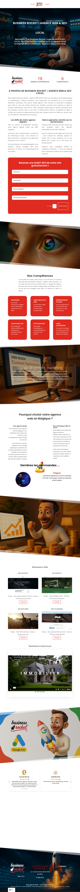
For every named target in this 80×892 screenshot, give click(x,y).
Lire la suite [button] (24, 789)
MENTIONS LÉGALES (37, 886)
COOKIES (67, 886)
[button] (71, 782)
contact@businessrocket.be (62, 875)
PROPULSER (65, 539)
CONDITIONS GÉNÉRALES (49, 886)
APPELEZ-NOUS (40, 739)
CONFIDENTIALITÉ (60, 886)
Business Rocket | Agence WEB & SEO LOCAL (48, 92)
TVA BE (26, 886)
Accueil (33, 4)
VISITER (23, 602)
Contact (47, 4)
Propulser (63, 206)
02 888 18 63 (40, 877)
